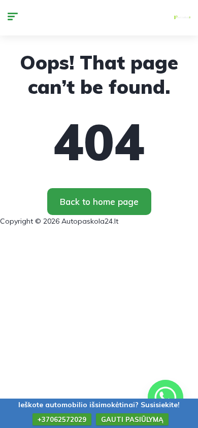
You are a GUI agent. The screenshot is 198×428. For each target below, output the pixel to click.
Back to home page (99, 201)
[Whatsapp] (165, 397)
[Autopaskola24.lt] (182, 18)
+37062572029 (62, 419)
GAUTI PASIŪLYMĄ (132, 419)
